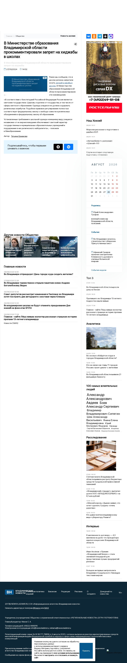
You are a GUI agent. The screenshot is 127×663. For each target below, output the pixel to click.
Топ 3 (89, 278)
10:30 (93, 363)
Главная (9, 36)
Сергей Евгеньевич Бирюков (98, 428)
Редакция (65, 591)
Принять (86, 650)
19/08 (88, 531)
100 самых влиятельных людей (101, 387)
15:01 (93, 125)
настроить (49, 655)
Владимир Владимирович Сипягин (103, 411)
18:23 (93, 294)
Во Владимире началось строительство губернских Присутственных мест (103, 241)
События (95, 232)
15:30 (93, 372)
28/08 (88, 125)
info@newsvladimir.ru (40, 628)
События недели (98, 270)
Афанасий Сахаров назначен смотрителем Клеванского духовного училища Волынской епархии (102, 257)
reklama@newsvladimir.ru (60, 628)
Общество (20, 36)
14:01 (93, 148)
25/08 (88, 294)
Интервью (92, 526)
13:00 (93, 501)
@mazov (37, 608)
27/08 (88, 283)
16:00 (93, 512)
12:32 (93, 283)
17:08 (93, 305)
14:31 (93, 137)
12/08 (88, 512)
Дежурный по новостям (106, 592)
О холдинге (91, 592)
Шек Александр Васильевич (96, 418)
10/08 (88, 372)
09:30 (93, 547)
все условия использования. (66, 653)
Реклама (78, 591)
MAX (46, 608)
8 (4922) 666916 (30, 625)
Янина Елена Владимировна (102, 422)
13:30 (93, 353)
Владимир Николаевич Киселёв (110, 431)
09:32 (93, 531)
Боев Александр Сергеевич (102, 404)
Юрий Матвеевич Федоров (98, 424)
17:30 (93, 489)
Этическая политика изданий (35, 592)
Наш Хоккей (94, 120)
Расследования (96, 437)
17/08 (88, 501)
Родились (95, 205)
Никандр (113, 426)
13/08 (88, 363)
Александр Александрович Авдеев (99, 399)
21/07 (88, 566)
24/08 (88, 353)
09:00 (93, 474)
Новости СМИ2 (11, 323)
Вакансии (52, 591)
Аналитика (93, 323)
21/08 (88, 489)
